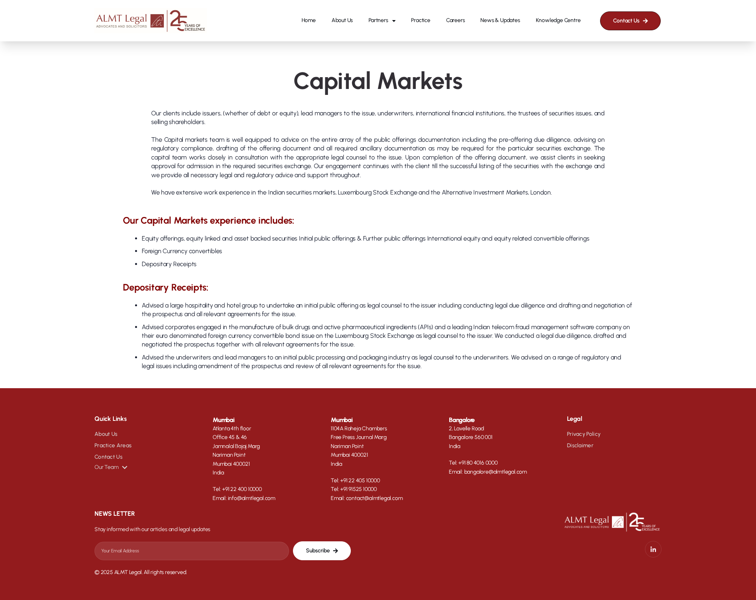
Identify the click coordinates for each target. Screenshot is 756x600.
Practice (420, 20)
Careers (455, 20)
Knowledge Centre (558, 20)
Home (309, 20)
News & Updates (500, 20)
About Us (342, 20)
